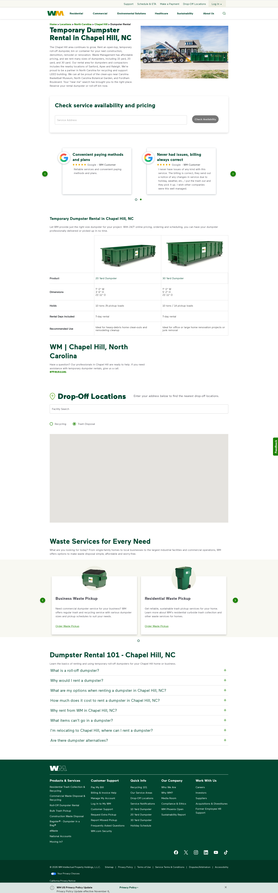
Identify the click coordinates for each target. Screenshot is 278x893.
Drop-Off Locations (194, 3)
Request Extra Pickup (103, 814)
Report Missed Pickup (104, 819)
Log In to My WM (101, 803)
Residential (76, 13)
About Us (208, 13)
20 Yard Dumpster (106, 278)
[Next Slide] (235, 600)
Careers (200, 787)
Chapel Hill (102, 24)
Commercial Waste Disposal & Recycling (67, 797)
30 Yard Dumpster (173, 278)
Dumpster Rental (121, 24)
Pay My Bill (97, 787)
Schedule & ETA (146, 3)
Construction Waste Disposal (67, 816)
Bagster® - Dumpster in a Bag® (65, 823)
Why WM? (167, 792)
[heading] (138, 670)
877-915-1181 (58, 371)
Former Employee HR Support (208, 810)
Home (54, 24)
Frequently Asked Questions (108, 825)
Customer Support (102, 809)
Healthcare (161, 13)
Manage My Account (103, 798)
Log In (215, 3)
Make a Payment (169, 3)
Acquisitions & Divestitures (211, 803)
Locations (67, 24)
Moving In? (56, 841)
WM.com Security (101, 830)
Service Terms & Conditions (169, 867)
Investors (201, 792)
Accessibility (221, 867)
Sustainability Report (173, 814)
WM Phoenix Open (172, 809)
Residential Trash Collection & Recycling (67, 788)
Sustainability (185, 13)
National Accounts (60, 836)
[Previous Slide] (42, 600)
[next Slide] (233, 174)
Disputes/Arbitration (199, 867)
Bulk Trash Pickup (60, 810)
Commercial (100, 13)
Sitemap (109, 867)
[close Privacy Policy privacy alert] (225, 887)
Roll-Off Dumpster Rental (64, 805)
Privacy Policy (125, 867)
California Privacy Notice (62, 880)
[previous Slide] (44, 174)
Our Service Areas (141, 792)
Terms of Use (144, 867)
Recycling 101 (138, 787)
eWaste (54, 830)
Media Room (168, 798)
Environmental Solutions (131, 13)
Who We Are (168, 787)
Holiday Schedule (140, 825)
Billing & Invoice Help (103, 792)
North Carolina (84, 24)
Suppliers (201, 798)
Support (128, 3)
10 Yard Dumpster (141, 809)
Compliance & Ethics (173, 803)
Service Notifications (142, 803)
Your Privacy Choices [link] (68, 873)
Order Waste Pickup (67, 626)
